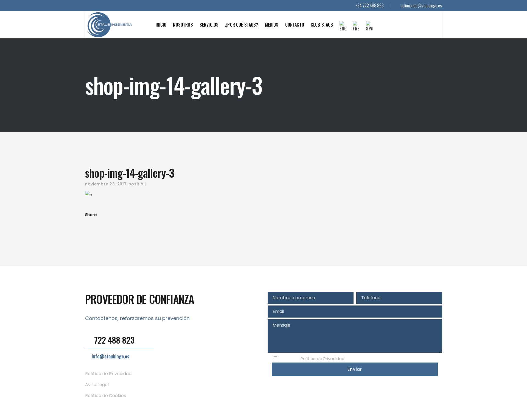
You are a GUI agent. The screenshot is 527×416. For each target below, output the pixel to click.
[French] (356, 29)
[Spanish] (369, 29)
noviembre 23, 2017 (106, 184)
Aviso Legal (97, 384)
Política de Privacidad (108, 373)
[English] (342, 29)
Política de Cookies (105, 395)
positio (136, 184)
